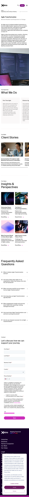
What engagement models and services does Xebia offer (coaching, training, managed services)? (14, 305)
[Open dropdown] (26, 5)
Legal (3, 452)
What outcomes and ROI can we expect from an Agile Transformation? (14, 289)
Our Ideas (4, 448)
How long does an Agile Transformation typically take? (14, 296)
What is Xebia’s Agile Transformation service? (13, 272)
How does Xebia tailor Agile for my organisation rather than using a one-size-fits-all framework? (14, 281)
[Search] (18, 5)
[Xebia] (4, 5)
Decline (14, 491)
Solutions (4, 441)
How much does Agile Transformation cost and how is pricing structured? (14, 313)
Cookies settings (14, 483)
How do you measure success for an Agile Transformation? (14, 320)
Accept (14, 487)
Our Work (4, 446)
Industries (4, 439)
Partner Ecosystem (7, 444)
